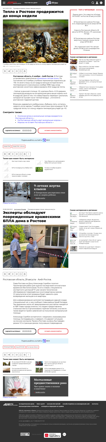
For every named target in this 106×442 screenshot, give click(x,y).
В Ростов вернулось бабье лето (22, 168)
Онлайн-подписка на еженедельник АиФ (76, 404)
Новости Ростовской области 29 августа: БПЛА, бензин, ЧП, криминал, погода (86, 32)
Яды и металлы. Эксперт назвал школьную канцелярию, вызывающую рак (89, 68)
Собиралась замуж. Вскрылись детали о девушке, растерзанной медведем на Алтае (89, 221)
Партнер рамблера (37, 434)
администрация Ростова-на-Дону (14, 269)
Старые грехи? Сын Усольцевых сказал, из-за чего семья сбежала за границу (90, 228)
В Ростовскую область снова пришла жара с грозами (21, 175)
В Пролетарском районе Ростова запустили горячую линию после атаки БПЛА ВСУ (86, 40)
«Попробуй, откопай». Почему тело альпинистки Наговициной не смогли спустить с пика (90, 234)
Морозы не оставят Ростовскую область (35, 122)
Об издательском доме (26, 404)
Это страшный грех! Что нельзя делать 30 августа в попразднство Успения (86, 48)
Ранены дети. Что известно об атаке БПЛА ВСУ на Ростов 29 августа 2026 (86, 15)
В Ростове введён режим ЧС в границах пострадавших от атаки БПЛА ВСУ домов (55, 370)
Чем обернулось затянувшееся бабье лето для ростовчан (55, 162)
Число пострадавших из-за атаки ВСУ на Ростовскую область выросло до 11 (55, 363)
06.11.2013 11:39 (7, 8)
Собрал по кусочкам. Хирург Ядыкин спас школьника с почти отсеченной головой (91, 75)
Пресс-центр (41, 404)
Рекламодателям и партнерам (29, 406)
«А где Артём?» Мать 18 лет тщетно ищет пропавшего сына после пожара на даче (90, 241)
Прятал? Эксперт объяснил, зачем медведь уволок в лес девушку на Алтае (90, 95)
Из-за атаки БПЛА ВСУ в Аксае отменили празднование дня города (22, 363)
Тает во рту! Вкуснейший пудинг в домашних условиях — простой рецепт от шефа (90, 61)
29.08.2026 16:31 (8, 209)
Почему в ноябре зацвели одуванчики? (53, 168)
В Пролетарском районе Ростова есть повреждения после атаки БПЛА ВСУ (86, 23)
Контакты (95, 404)
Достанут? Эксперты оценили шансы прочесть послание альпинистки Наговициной (91, 214)
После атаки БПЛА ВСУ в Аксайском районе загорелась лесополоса (22, 370)
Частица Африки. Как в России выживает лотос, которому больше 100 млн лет (90, 81)
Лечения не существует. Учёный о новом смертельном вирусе (90, 247)
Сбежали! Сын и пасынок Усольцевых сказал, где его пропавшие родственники (91, 88)
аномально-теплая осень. (48, 78)
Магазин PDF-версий (53, 404)
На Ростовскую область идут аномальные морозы (39, 120)
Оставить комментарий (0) (53, 130)
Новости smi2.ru (10, 203)
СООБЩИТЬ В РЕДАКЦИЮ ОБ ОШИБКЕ (52, 406)
